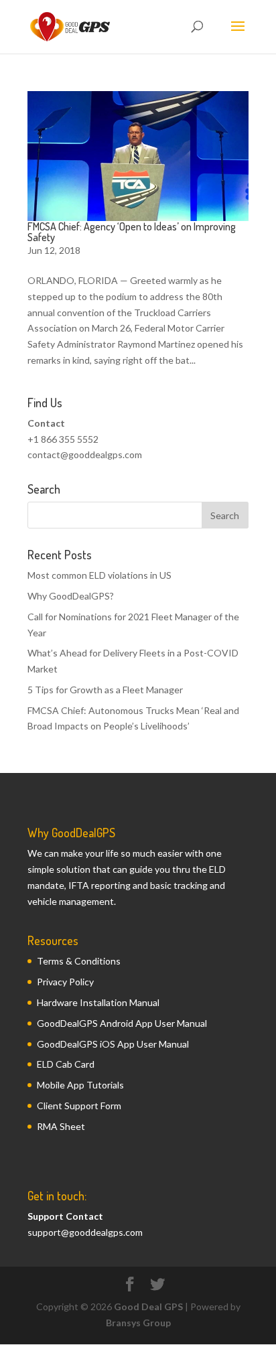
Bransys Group (138, 1322)
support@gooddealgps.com (85, 1232)
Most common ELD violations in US (99, 575)
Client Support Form (79, 1105)
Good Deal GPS (148, 1306)
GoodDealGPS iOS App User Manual (113, 1044)
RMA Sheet (61, 1126)
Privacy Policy (65, 981)
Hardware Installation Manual (98, 1002)
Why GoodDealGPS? (70, 595)
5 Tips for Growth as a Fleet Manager (105, 689)
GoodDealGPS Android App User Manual (122, 1023)
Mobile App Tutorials (80, 1084)
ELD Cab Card (65, 1064)
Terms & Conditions (79, 961)
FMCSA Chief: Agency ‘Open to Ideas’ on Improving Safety (131, 232)
